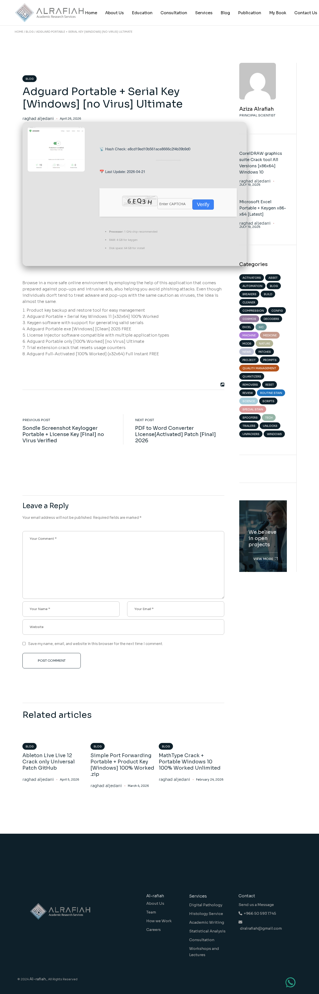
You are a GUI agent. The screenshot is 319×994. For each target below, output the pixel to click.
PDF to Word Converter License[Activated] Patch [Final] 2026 (175, 434)
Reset (269, 384)
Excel (246, 327)
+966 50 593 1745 (259, 913)
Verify (203, 204)
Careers (153, 929)
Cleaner (248, 302)
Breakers (249, 294)
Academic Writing (206, 922)
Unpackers (250, 434)
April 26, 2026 (70, 118)
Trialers (248, 426)
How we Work (159, 920)
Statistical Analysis (207, 931)
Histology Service (206, 913)
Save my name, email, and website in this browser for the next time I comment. (95, 643)
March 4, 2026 (138, 786)
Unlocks (270, 426)
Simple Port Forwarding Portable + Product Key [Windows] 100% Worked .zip (122, 764)
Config (277, 310)
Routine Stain (271, 393)
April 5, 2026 (69, 779)
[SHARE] (221, 384)
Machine (249, 335)
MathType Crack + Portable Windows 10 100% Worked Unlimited (190, 761)
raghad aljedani (38, 119)
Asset (273, 277)
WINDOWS (274, 434)
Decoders (271, 319)
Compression (253, 310)
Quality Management (259, 368)
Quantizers (251, 376)
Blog (30, 31)
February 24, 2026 (210, 779)
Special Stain (252, 409)
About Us (155, 903)
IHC (261, 327)
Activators (251, 277)
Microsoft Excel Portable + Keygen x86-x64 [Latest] (262, 208)
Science (248, 401)
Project (249, 360)
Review (247, 393)
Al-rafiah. (38, 979)
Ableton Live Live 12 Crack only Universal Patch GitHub (48, 761)
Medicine (270, 335)
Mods (246, 343)
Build (268, 294)
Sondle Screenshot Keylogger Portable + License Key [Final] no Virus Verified (63, 434)
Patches (264, 352)
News (246, 352)
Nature (264, 343)
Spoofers (250, 417)
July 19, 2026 (249, 184)
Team (151, 912)
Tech (269, 417)
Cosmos (249, 319)
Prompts (270, 360)
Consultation (201, 939)
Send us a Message (256, 904)
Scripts (268, 401)
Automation (252, 286)
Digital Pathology (205, 905)
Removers (250, 384)
